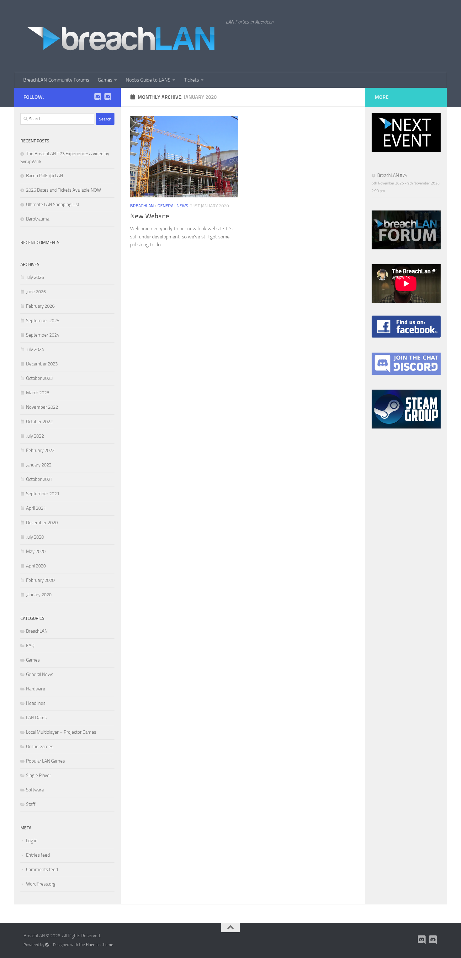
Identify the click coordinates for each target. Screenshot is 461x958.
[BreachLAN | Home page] (122, 36)
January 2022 (38, 465)
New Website (149, 216)
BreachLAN (142, 206)
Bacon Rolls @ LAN (44, 175)
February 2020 (40, 580)
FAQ (30, 645)
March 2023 (37, 393)
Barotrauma (37, 219)
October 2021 (39, 479)
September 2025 (42, 320)
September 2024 (42, 335)
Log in (32, 841)
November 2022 (42, 407)
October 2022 (39, 421)
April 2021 (36, 508)
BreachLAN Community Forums (56, 80)
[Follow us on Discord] (107, 97)
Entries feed (38, 855)
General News (172, 206)
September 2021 (42, 494)
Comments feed (42, 869)
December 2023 (42, 364)
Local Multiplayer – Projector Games (61, 732)
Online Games (39, 746)
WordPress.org (41, 884)
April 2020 (36, 566)
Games (105, 80)
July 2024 (35, 349)
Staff (30, 804)
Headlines (35, 703)
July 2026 (35, 277)
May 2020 (35, 551)
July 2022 (35, 436)
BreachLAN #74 (392, 175)
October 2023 (39, 378)
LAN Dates (36, 718)
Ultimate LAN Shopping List (52, 204)
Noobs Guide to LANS (148, 80)
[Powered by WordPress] (47, 945)
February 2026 (40, 306)
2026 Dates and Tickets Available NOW (63, 190)
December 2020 (42, 522)
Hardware (35, 689)
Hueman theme (99, 944)
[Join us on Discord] (97, 97)
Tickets (191, 80)
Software (35, 790)
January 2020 (38, 595)
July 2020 (35, 537)
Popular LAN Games (45, 761)
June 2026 (36, 292)
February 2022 (40, 450)
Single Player (38, 775)
